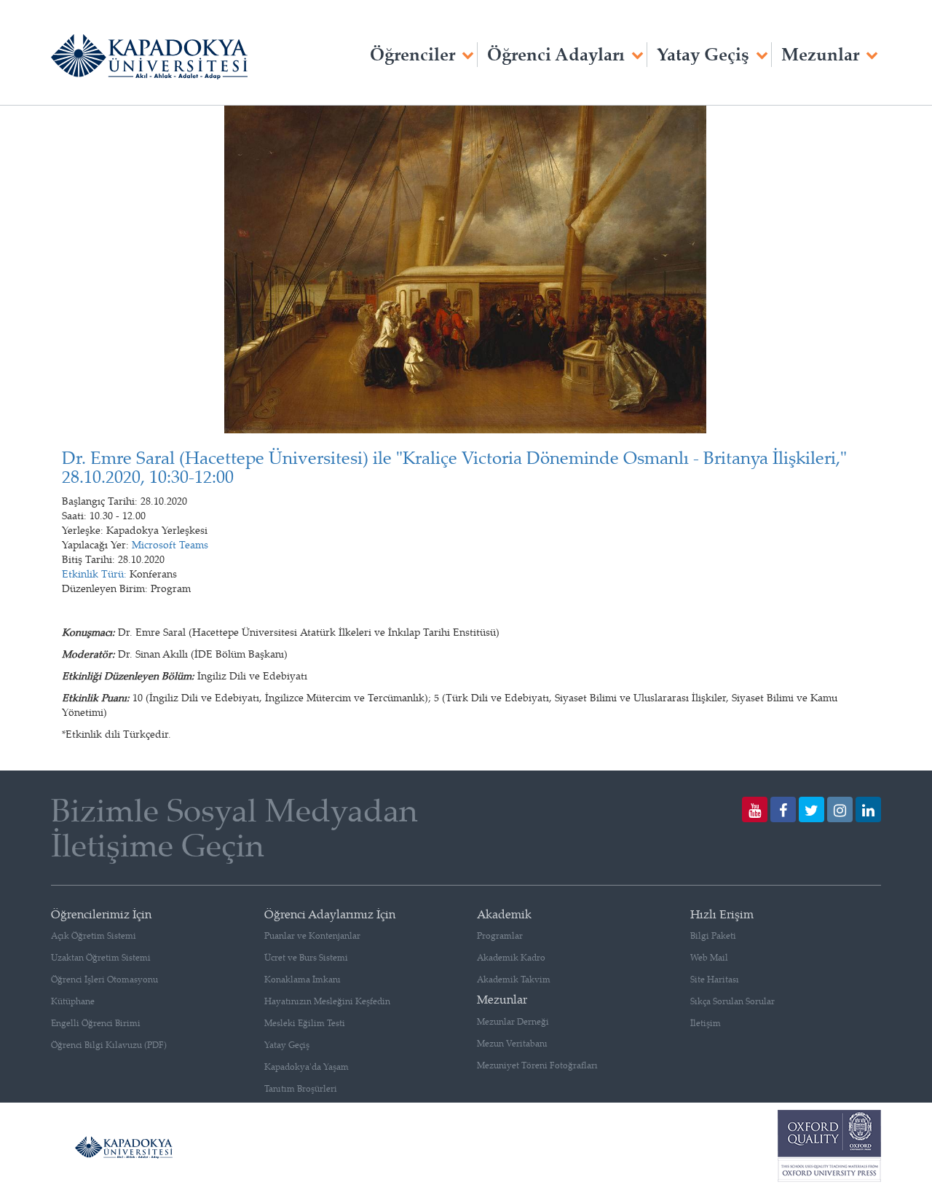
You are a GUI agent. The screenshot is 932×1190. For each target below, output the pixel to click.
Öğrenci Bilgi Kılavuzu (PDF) (109, 1045)
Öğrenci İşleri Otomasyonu (104, 979)
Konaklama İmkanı (302, 979)
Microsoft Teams (170, 544)
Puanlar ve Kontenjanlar (312, 935)
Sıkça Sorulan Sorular (732, 1001)
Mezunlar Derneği (513, 1021)
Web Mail (709, 957)
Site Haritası (714, 979)
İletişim (705, 1023)
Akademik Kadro (511, 957)
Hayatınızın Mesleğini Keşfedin (327, 1001)
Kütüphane (73, 1001)
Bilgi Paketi (713, 935)
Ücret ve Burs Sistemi (306, 957)
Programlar (500, 935)
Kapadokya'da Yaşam (306, 1066)
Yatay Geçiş (703, 54)
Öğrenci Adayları (556, 54)
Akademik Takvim (513, 979)
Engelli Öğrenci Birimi (96, 1023)
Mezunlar (820, 54)
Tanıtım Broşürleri (300, 1088)
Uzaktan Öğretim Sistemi (101, 957)
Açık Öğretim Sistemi (93, 935)
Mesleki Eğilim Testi (304, 1023)
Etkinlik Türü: (94, 573)
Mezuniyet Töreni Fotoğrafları (537, 1065)
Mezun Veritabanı (512, 1043)
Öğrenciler (412, 54)
